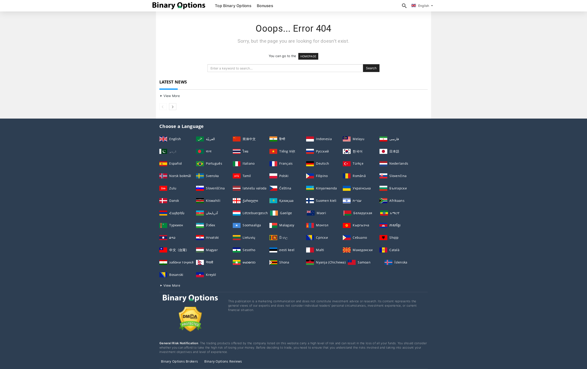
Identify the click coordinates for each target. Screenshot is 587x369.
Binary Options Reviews (223, 361)
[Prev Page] (163, 106)
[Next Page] (172, 106)
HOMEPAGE (308, 56)
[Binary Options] (190, 302)
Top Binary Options (233, 5)
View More (171, 96)
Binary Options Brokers (179, 361)
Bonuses (265, 5)
